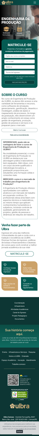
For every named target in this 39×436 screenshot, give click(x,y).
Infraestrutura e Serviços (18, 352)
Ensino (4, 352)
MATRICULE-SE (19, 253)
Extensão (25, 356)
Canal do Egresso (19, 312)
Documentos (19, 319)
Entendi (19, 431)
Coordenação (19, 303)
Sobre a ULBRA (14, 356)
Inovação (21, 360)
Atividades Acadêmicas (19, 309)
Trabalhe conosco (18, 364)
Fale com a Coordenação (19, 135)
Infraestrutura (19, 306)
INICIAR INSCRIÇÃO (19, 82)
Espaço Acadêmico (9, 360)
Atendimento (31, 360)
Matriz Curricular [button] (19, 130)
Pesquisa (32, 352)
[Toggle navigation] (35, 2)
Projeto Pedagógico (19, 316)
